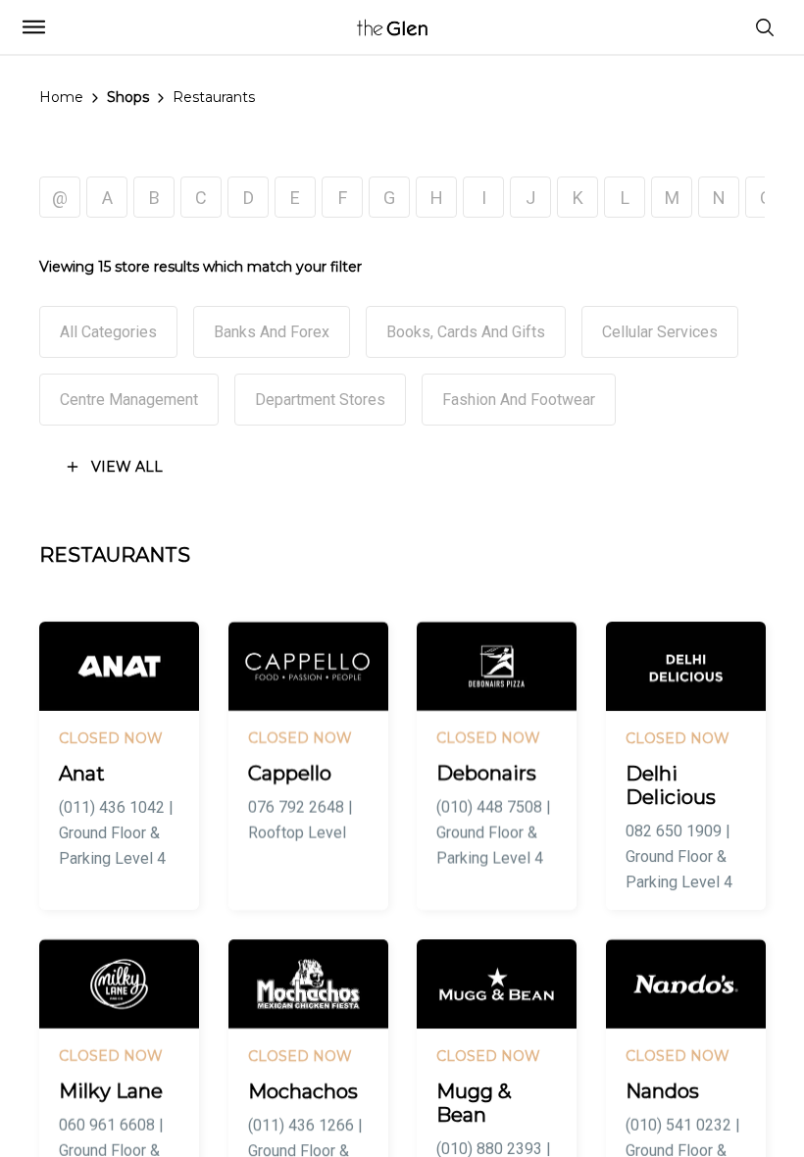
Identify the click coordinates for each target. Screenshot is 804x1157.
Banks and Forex (271, 332)
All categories (108, 332)
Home (61, 97)
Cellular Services (660, 332)
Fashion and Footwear (518, 399)
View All (127, 467)
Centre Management (129, 399)
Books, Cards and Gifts (465, 332)
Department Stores (320, 399)
